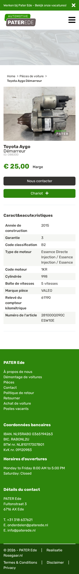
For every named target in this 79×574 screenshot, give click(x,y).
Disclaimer (55, 562)
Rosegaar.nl (13, 555)
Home (11, 76)
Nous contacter (39, 181)
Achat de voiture (17, 403)
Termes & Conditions (20, 562)
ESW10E (47, 320)
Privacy (10, 568)
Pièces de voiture (32, 76)
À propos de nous (18, 372)
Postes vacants (16, 409)
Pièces (9, 382)
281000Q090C (53, 315)
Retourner (12, 398)
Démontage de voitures (23, 377)
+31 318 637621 (19, 520)
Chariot (37, 193)
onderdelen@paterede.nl (27, 525)
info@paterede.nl (21, 530)
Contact (10, 387)
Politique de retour (19, 393)
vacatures (58, 5)
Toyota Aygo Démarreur (24, 81)
